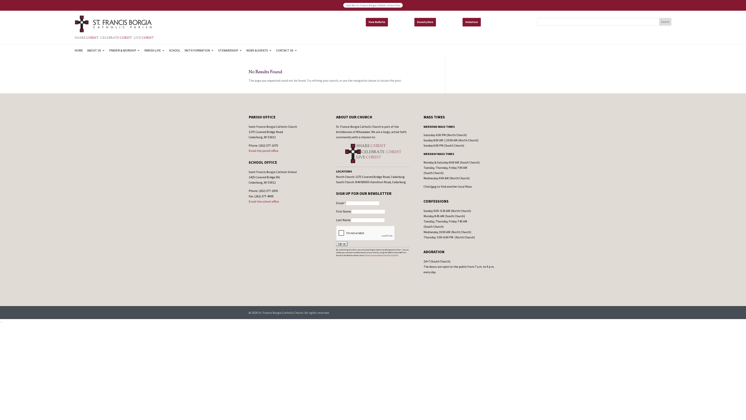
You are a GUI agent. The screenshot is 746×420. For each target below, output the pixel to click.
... (1, 321)
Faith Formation (197, 50)
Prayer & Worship (122, 50)
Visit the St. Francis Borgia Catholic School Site (373, 5)
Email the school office (264, 201)
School (174, 50)
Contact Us (284, 50)
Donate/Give (425, 22)
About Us (94, 50)
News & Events (257, 50)
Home (79, 50)
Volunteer (471, 22)
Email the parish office (263, 151)
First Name (343, 211)
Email (341, 203)
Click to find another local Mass (448, 186)
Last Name (343, 220)
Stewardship (228, 50)
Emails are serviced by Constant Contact (381, 255)
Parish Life (152, 50)
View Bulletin (377, 22)
